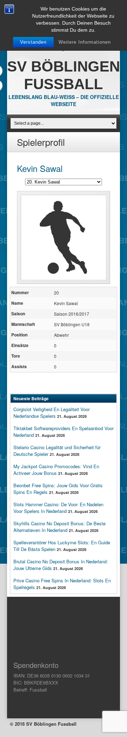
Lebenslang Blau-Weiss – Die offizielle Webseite (63, 100)
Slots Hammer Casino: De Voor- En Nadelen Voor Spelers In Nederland (58, 507)
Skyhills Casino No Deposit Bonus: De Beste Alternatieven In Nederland (59, 526)
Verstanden (33, 42)
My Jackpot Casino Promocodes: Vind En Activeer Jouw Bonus (56, 469)
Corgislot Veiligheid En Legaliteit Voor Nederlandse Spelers (51, 412)
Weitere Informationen (85, 42)
